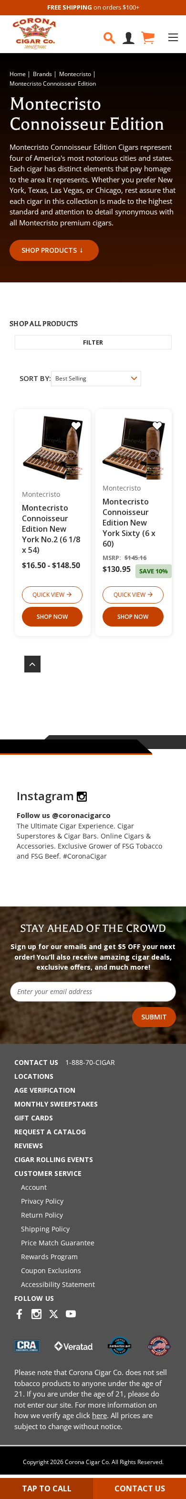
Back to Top (28, 664)
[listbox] (96, 378)
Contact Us (36, 1062)
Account (34, 1187)
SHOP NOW (52, 617)
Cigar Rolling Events (53, 1159)
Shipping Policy (45, 1228)
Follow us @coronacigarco (64, 815)
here (99, 1415)
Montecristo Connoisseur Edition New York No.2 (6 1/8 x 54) (51, 529)
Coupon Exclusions (51, 1270)
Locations (33, 1076)
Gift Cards (33, 1117)
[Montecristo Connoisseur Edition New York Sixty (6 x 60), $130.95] (134, 447)
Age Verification (44, 1090)
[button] (93, 342)
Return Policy (42, 1214)
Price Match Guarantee (57, 1242)
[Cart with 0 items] (147, 38)
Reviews (28, 1145)
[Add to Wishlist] (76, 426)
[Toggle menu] (173, 37)
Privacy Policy (42, 1201)
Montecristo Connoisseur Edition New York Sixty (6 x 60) (129, 522)
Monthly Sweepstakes (56, 1103)
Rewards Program (49, 1256)
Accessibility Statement (58, 1284)
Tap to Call (47, 1488)
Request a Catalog (50, 1131)
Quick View (48, 595)
